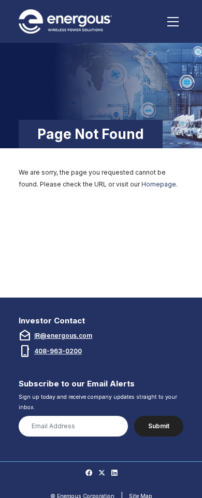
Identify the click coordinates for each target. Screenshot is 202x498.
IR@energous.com (63, 335)
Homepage (158, 184)
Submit (158, 426)
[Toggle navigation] (173, 21)
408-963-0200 (58, 351)
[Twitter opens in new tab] (101, 473)
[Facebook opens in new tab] (88, 473)
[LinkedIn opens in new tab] (114, 473)
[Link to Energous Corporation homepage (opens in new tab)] (67, 21)
